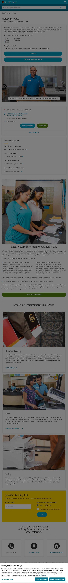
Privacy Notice (42, 575)
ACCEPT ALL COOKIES (41, 579)
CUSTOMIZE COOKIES (7, 579)
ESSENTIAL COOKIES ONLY (57, 579)
